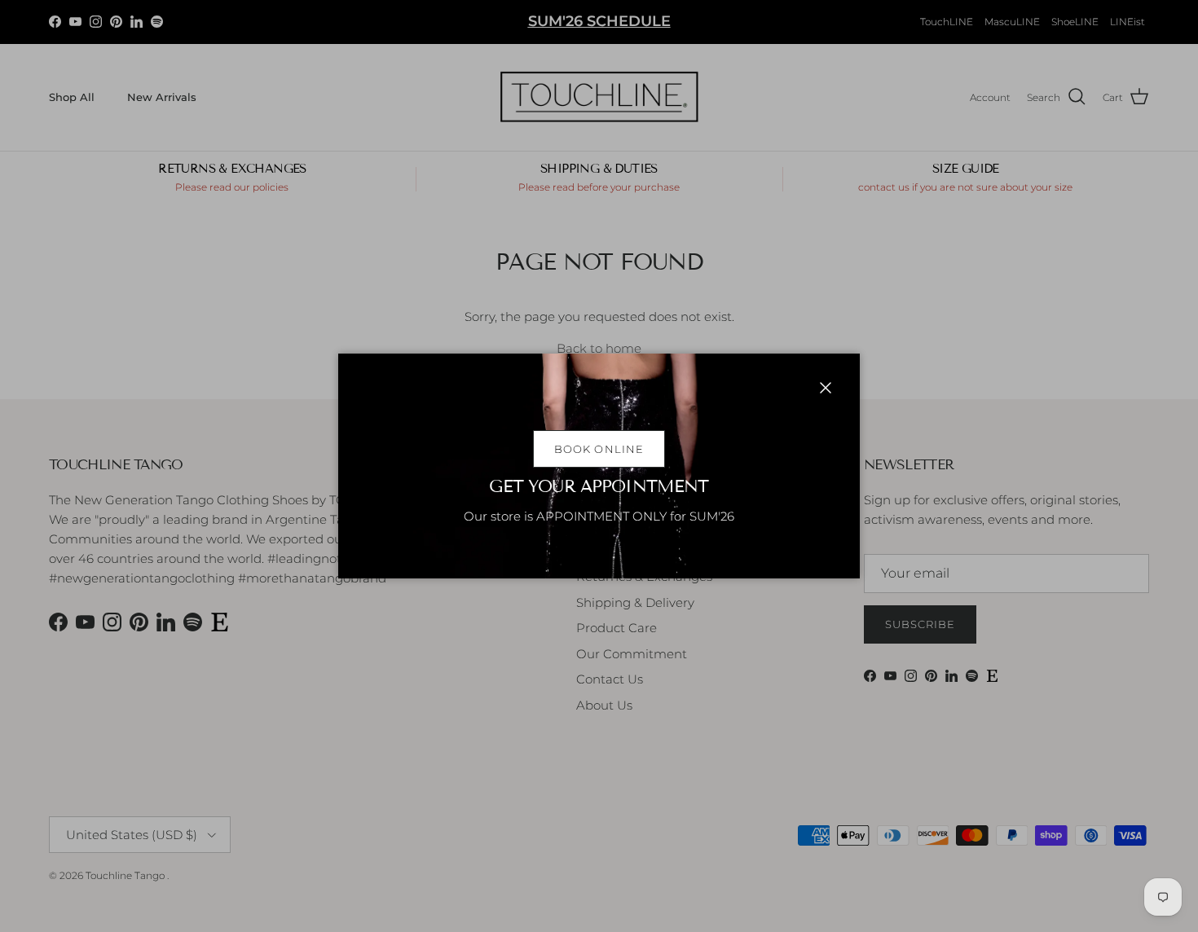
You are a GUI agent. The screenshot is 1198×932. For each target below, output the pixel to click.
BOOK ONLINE (598, 448)
